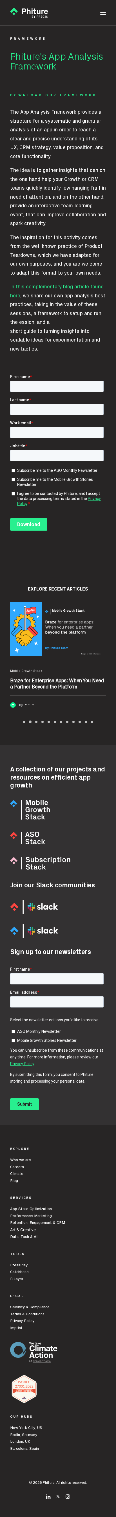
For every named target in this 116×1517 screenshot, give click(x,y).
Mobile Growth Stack (26, 670)
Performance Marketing (31, 1216)
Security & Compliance (30, 1307)
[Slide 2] (30, 722)
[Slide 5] (49, 722)
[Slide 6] (55, 722)
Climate (16, 1174)
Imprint (16, 1328)
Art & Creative (23, 1229)
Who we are (20, 1160)
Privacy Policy (22, 1321)
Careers (17, 1167)
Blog (14, 1181)
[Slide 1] (24, 722)
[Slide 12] (92, 722)
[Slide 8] (67, 722)
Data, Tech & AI (23, 1237)
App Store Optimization (31, 1209)
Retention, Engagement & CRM (37, 1223)
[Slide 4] (42, 722)
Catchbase (19, 1272)
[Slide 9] (73, 722)
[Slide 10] (80, 722)
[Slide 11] (86, 722)
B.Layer (16, 1279)
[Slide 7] (61, 722)
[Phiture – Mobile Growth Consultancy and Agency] (29, 13)
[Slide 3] (36, 722)
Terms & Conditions (27, 1314)
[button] (103, 12)
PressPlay (19, 1265)
